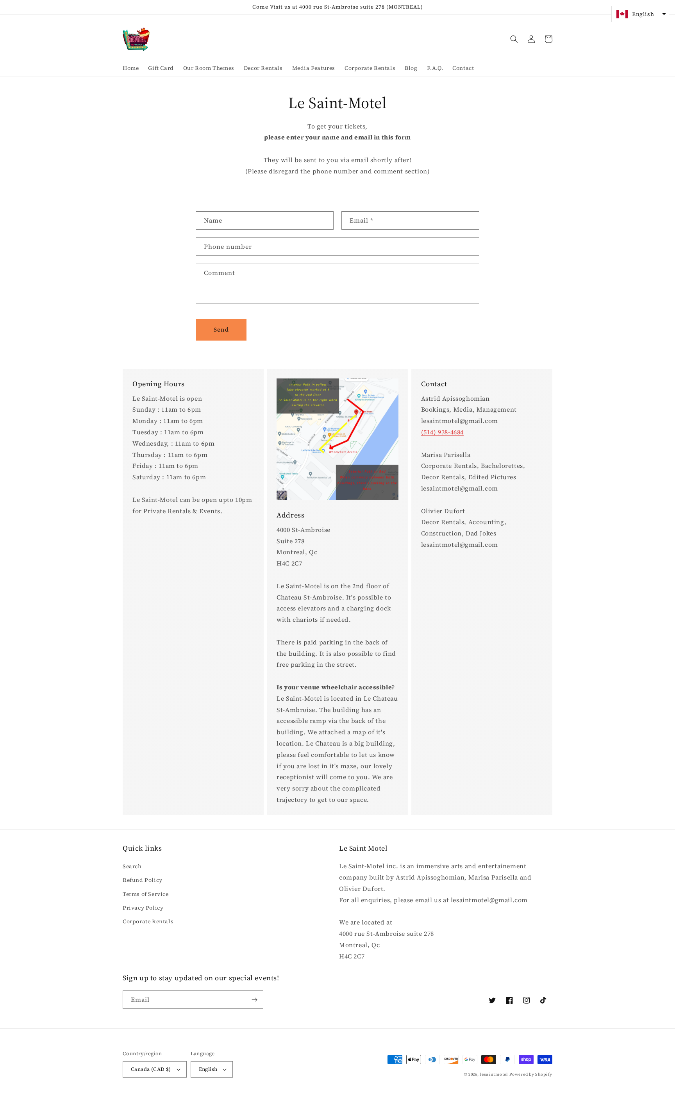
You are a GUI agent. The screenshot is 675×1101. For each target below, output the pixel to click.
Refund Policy (142, 880)
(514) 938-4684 (442, 432)
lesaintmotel (494, 1074)
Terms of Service (146, 894)
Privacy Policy (143, 908)
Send (221, 329)
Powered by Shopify (530, 1074)
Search (132, 866)
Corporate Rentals (148, 921)
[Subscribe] (254, 999)
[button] (514, 39)
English (208, 1069)
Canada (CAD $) (151, 1069)
